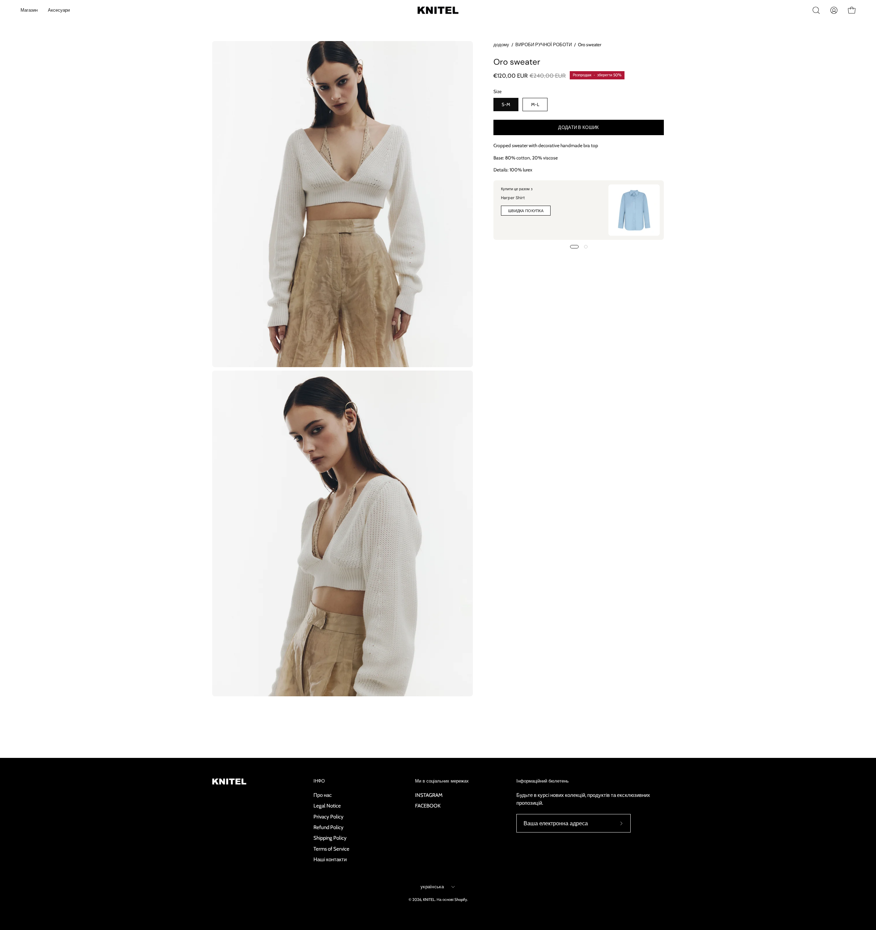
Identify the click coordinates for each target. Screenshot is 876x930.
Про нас (322, 795)
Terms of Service (331, 848)
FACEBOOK (428, 805)
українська (432, 886)
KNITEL (429, 899)
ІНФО (319, 781)
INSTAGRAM (428, 795)
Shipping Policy (330, 838)
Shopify (460, 899)
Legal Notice (327, 805)
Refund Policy (328, 827)
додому (501, 44)
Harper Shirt (513, 198)
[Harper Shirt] (634, 210)
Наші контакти (330, 859)
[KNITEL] (431, 10)
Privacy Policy (328, 816)
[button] (816, 10)
